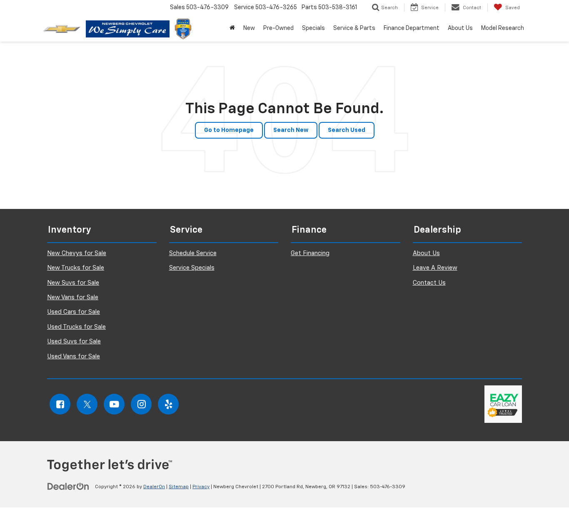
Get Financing (310, 253)
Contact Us (429, 283)
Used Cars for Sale (73, 312)
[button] (232, 28)
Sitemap (179, 486)
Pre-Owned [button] (278, 28)
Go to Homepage (229, 130)
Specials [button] (313, 28)
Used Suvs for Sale (74, 341)
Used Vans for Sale (73, 356)
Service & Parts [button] (354, 28)
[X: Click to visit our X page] (87, 404)
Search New (290, 130)
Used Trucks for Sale (76, 327)
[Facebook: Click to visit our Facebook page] (60, 404)
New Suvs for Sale (73, 283)
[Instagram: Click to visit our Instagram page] (141, 404)
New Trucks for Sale (75, 268)
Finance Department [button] (411, 28)
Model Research (502, 28)
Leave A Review (435, 268)
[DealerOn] (68, 486)
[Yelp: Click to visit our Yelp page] (168, 404)
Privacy (201, 486)
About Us (426, 253)
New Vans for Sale (72, 297)
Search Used (346, 130)
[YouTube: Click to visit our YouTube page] (114, 404)
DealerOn (154, 486)
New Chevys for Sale (76, 253)
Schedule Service (193, 253)
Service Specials (192, 268)
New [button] (249, 28)
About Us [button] (460, 28)
